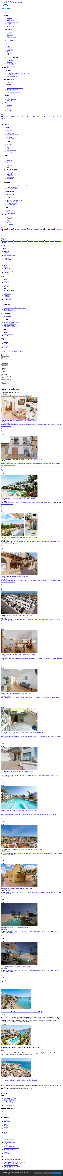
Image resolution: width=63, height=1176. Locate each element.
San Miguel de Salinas (9, 1149)
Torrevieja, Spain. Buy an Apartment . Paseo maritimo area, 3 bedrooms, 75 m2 (20, 654)
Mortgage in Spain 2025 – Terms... (12, 1166)
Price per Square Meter (12, 76)
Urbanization (10, 35)
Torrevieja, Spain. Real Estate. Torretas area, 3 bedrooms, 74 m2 (16, 888)
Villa (8, 51)
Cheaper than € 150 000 (12, 63)
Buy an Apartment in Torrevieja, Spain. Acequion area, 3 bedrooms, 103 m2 (19, 537)
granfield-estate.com (9, 1105)
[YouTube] (4, 1114)
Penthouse (9, 53)
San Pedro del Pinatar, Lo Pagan (11, 1148)
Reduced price (10, 60)
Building (6, 1127)
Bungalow (9, 49)
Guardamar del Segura (12, 22)
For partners (10, 111)
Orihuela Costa (10, 20)
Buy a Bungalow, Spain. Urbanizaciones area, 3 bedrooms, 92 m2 (17, 771)
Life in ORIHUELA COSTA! (11, 1165)
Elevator (9, 39)
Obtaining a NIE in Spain (13, 89)
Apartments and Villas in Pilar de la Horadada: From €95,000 (20, 1047)
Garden (4, 373)
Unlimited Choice (11, 100)
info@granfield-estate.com (11, 1104)
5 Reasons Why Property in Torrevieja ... (14, 1160)
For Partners (4, 1)
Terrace (4, 368)
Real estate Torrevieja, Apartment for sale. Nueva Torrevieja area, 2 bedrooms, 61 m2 (21, 849)
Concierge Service (11, 99)
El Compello (7, 1153)
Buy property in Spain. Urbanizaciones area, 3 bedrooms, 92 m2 (16, 615)
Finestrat (6, 1152)
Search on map (10, 64)
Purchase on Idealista (12, 90)
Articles (5, 102)
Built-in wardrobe (6, 379)
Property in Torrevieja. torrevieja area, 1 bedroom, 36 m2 (14, 927)
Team (8, 107)
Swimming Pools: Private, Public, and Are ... (14, 1162)
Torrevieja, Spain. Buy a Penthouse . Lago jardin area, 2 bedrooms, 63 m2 (19, 810)
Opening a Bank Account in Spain (15, 88)
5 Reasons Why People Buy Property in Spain (18, 73)
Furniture (4, 374)
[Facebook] (4, 1112)
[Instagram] (4, 1111)
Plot (8, 54)
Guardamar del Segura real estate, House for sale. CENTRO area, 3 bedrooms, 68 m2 (21, 459)
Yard (3, 382)
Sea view (4, 377)
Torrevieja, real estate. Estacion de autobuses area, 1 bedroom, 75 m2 (17, 693)
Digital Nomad (10, 82)
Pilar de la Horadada (9, 1146)
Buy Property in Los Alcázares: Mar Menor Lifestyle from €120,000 (22, 1012)
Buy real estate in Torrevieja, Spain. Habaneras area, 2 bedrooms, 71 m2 (18, 420)
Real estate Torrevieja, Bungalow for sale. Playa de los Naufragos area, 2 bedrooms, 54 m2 (23, 732)
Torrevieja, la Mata (8, 1139)
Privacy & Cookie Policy (14, 1173)
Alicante (9, 23)
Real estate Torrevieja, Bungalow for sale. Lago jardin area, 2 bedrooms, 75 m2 (20, 498)
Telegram (19, 2)
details (2, 435)
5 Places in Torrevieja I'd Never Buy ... (13, 1159)
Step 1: (8, 98)
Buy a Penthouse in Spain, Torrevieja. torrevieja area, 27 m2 (15, 966)
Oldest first (28, 395)
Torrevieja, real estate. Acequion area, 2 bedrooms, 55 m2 (15, 576)
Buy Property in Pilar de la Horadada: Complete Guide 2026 (20, 1080)
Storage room (5, 370)
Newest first (4, 394)
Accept (57, 1173)
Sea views (9, 32)
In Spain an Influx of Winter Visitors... (13, 1163)
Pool (8, 36)
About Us (6, 103)
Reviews (9, 109)
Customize (48, 1173)
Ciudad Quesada (11, 26)
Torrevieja (9, 18)
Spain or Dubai (7, 1167)
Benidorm (9, 24)
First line (9, 33)
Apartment (9, 47)
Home (2, 244)
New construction (11, 66)
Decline (38, 1173)
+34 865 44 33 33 (6, 351)
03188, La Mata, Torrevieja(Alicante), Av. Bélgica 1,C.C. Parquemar (11, 1100)
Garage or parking (11, 37)
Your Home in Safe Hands (13, 92)
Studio (8, 46)
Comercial (6, 1131)
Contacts (9, 106)
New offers (9, 62)
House (5, 1128)
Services (6, 67)
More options (4, 365)
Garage (5, 1132)
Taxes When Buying (12, 74)
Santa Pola (6, 1150)
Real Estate (6, 12)
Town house (10, 50)
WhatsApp (14, 2)
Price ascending (4, 395)
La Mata (9, 19)
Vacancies (9, 1)
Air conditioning (11, 40)
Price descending (14, 395)
